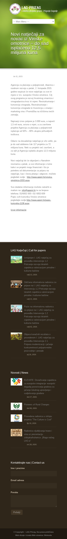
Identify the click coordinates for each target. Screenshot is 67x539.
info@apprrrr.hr (29, 190)
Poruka (14, 492)
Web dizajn (20, 535)
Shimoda (48, 535)
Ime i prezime (18, 468)
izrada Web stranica (34, 535)
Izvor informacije (18, 210)
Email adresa (17, 480)
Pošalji (16, 512)
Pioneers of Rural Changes (36, 404)
